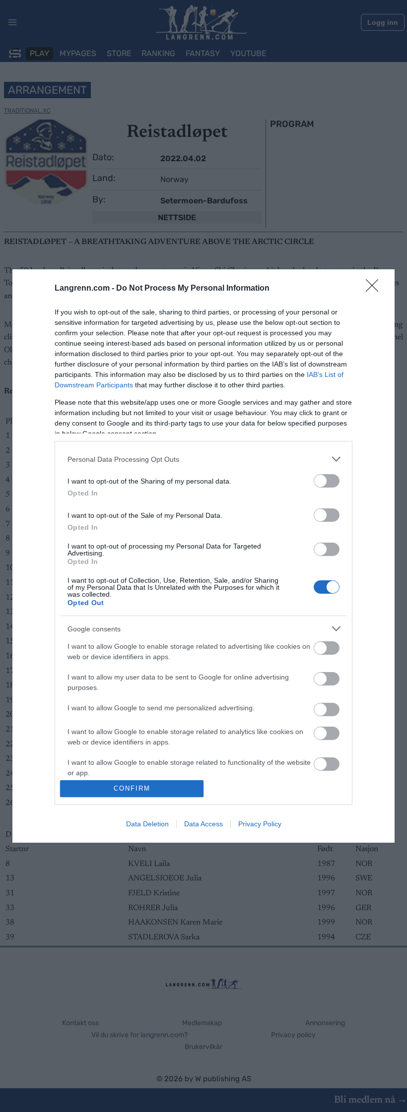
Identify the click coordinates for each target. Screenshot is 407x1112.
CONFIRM (132, 788)
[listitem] (203, 459)
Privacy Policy (259, 824)
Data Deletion (147, 824)
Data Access (203, 824)
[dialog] (203, 556)
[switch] (326, 481)
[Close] (375, 288)
